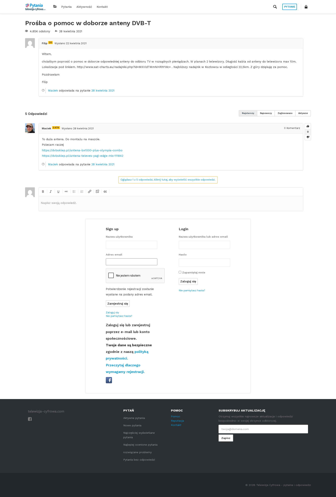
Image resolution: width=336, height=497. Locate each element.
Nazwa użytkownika (119, 236)
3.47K (56, 127)
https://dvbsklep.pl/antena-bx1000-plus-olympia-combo (82, 150)
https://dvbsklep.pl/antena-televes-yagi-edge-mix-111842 (82, 156)
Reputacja (177, 420)
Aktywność (84, 7)
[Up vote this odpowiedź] (308, 126)
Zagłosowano (285, 113)
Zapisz (225, 438)
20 (50, 42)
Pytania (66, 7)
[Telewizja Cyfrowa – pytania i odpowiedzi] (35, 7)
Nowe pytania (132, 425)
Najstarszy (248, 113)
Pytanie (289, 6)
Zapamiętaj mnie (193, 272)
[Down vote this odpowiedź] (308, 137)
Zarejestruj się (117, 303)
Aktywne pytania (134, 417)
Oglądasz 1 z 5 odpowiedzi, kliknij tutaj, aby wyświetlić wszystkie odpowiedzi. (168, 179)
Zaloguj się (112, 312)
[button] (306, 7)
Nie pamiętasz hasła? (119, 316)
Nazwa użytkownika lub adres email (203, 236)
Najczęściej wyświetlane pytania (139, 435)
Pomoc (175, 416)
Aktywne (303, 113)
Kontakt (102, 7)
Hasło (183, 254)
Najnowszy (266, 113)
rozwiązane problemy (137, 452)
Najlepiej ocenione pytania (140, 444)
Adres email (114, 254)
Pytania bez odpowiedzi (139, 459)
